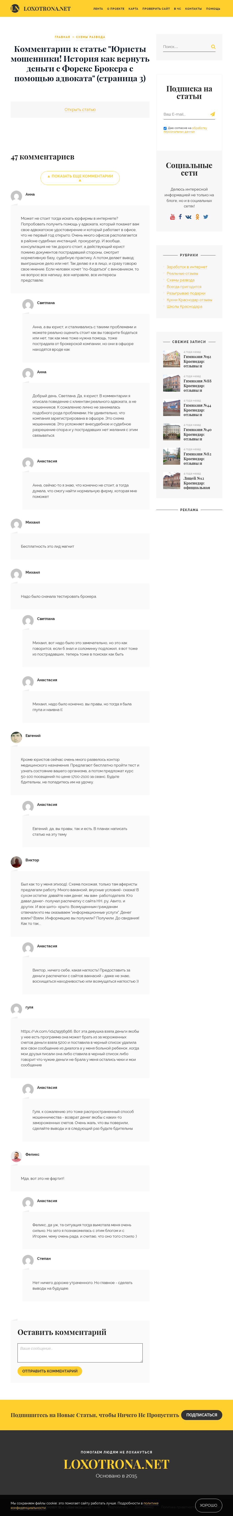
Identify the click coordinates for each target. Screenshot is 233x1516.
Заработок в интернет (187, 267)
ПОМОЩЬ (213, 8)
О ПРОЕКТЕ (115, 8)
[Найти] (213, 47)
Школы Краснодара (184, 306)
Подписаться (201, 1415)
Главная (62, 37)
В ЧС (177, 8)
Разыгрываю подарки (186, 293)
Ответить (141, 296)
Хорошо (208, 1505)
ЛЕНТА (98, 8)
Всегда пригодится (184, 286)
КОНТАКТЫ (193, 8)
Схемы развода (90, 37)
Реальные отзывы (182, 273)
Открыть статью (80, 109)
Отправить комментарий (50, 1371)
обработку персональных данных (185, 130)
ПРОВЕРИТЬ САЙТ (156, 8)
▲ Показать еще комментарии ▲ (80, 178)
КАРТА (133, 8)
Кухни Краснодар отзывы (189, 300)
